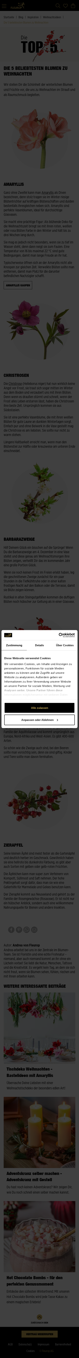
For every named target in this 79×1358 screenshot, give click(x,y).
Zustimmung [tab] (14, 645)
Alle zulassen (39, 707)
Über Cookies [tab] (65, 645)
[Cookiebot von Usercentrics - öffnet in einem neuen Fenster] (59, 635)
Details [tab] (39, 645)
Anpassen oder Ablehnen (37, 719)
